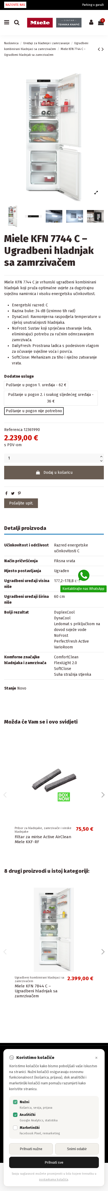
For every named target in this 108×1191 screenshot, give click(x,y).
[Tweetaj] (13, 493)
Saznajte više (49, 1089)
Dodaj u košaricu (58, 472)
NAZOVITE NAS (15, 5)
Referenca (13, 429)
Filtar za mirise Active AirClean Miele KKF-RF (43, 839)
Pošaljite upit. (21, 503)
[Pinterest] (19, 493)
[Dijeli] (6, 493)
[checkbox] (15, 1102)
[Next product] (103, 49)
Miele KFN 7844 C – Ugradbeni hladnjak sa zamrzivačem (36, 991)
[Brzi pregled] (93, 746)
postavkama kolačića (53, 1179)
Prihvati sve (54, 1162)
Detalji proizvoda (25, 528)
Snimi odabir (77, 1149)
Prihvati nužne (31, 1149)
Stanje (10, 688)
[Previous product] (100, 49)
